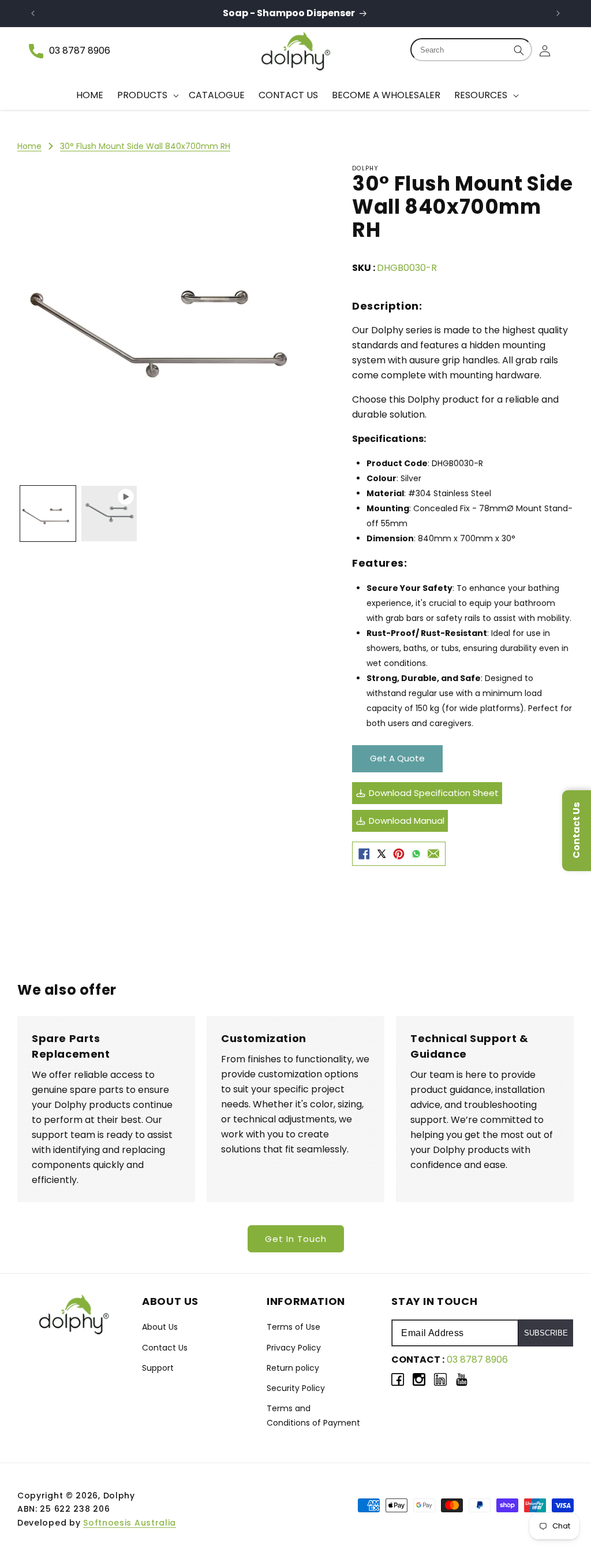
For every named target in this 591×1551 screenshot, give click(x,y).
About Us (160, 1327)
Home (29, 146)
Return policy (293, 1368)
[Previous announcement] (33, 13)
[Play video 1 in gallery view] (109, 513)
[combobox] (471, 49)
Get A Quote (397, 758)
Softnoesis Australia (129, 1522)
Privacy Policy (294, 1347)
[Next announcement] (558, 13)
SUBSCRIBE (546, 1333)
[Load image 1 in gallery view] (48, 513)
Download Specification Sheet (434, 793)
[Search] (519, 50)
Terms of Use (293, 1327)
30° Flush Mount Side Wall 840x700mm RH (145, 146)
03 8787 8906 (79, 50)
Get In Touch (296, 1239)
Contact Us (165, 1347)
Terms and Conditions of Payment (313, 1416)
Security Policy (296, 1388)
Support (158, 1368)
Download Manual (406, 820)
